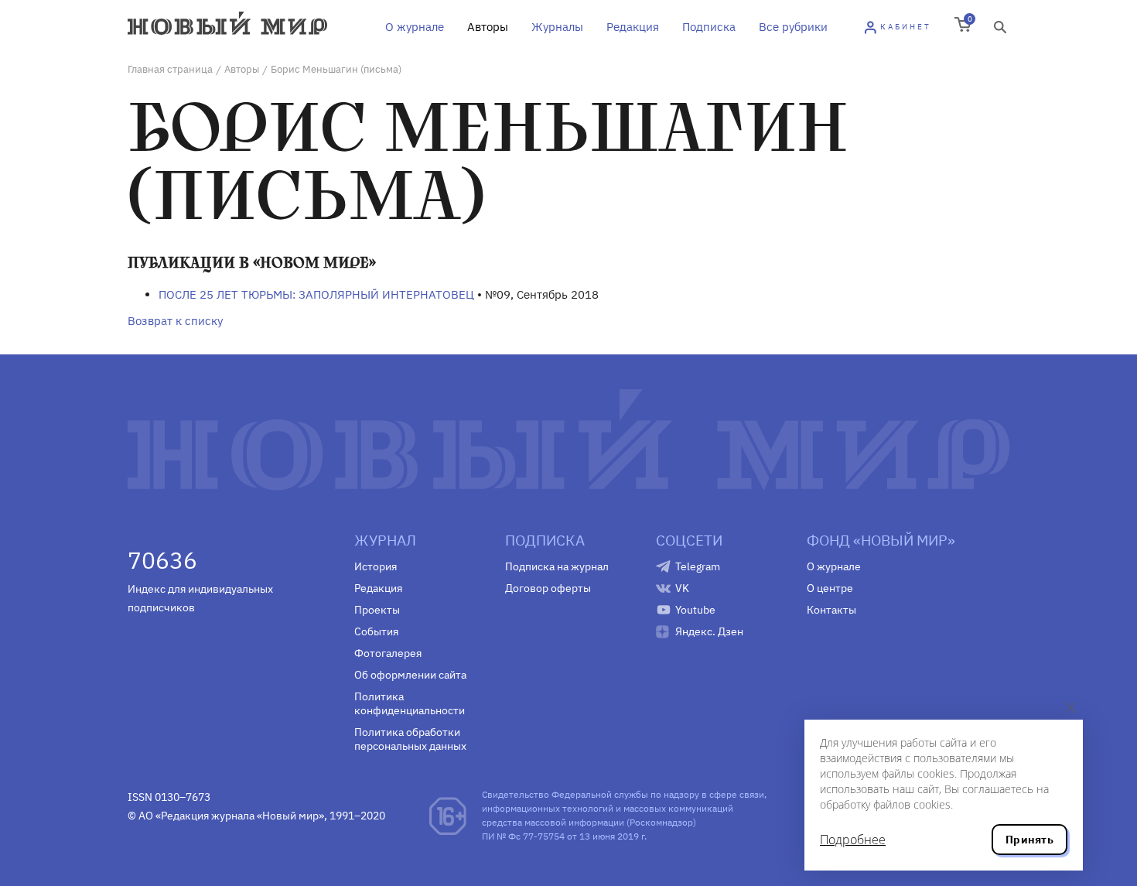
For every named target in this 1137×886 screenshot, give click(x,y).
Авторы (487, 26)
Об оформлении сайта (410, 675)
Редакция (632, 26)
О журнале (414, 26)
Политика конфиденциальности (409, 703)
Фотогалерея (388, 653)
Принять (1029, 840)
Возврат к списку (175, 320)
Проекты (377, 610)
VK (682, 588)
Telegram (697, 566)
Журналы (557, 26)
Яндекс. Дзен (709, 631)
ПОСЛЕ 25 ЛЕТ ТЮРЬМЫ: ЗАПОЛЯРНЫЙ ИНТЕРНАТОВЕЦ (316, 294)
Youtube (695, 610)
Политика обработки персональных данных (410, 739)
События (376, 631)
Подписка (709, 26)
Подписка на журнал (557, 566)
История (375, 566)
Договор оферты (548, 588)
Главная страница (170, 69)
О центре (830, 588)
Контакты (831, 610)
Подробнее (853, 839)
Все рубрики (793, 26)
